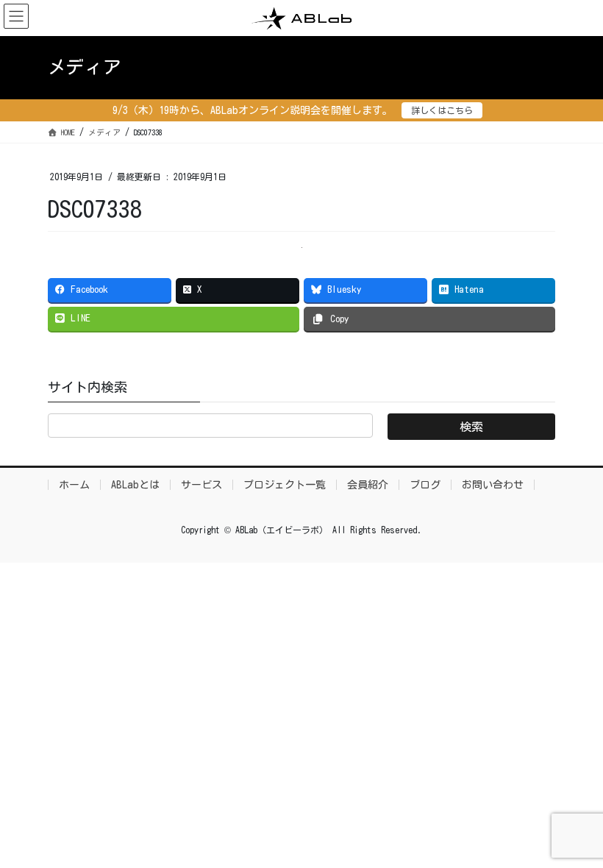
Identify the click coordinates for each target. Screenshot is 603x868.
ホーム (74, 485)
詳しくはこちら (442, 110)
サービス (201, 485)
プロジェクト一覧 (284, 485)
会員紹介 (367, 485)
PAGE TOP (573, 829)
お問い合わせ (493, 485)
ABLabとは (135, 485)
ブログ (425, 485)
